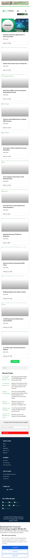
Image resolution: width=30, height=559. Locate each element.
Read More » (6, 39)
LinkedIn (11, 489)
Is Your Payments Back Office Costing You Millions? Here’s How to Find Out (19, 409)
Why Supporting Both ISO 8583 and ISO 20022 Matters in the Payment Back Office (19, 378)
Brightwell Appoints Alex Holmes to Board (14, 292)
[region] (15, 546)
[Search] (26, 368)
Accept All (15, 547)
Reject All (15, 555)
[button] (18, 11)
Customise (15, 551)
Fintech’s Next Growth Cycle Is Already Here (15, 63)
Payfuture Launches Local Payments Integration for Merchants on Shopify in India (19, 403)
